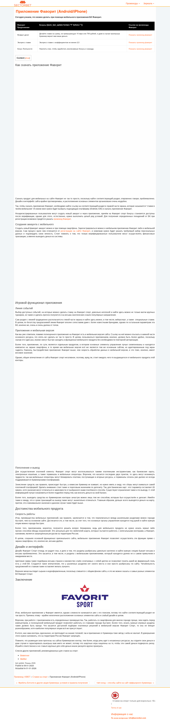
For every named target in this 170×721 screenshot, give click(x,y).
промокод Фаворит (62, 218)
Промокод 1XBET (22, 676)
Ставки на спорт (40, 676)
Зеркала (148, 3)
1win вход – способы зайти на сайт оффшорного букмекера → (125, 682)
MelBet (23, 658)
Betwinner (24, 655)
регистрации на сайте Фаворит (75, 230)
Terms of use (116, 707)
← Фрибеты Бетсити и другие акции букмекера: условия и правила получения (52, 682)
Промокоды (132, 3)
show (27, 58)
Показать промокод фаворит (140, 35)
